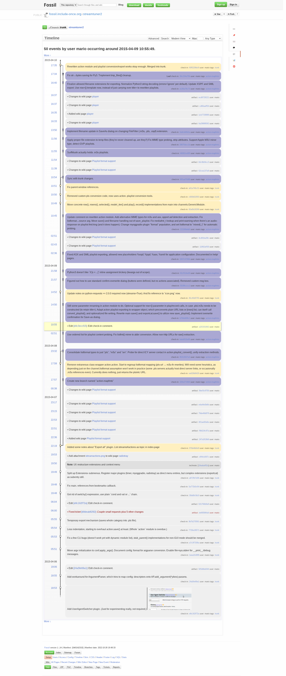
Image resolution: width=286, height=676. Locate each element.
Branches (88, 667)
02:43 (54, 244)
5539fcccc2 (185, 286)
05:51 (54, 549)
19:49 (54, 472)
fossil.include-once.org (65, 14)
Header (99, 657)
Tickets (106, 667)
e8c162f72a (194, 613)
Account (49, 652)
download (134, 5)
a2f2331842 (204, 327)
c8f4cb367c (204, 457)
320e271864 (185, 382)
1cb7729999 (204, 115)
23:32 (54, 351)
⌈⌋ (45, 27)
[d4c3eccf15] (80, 326)
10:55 (54, 324)
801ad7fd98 (185, 179)
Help (48, 667)
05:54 (54, 527)
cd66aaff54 (204, 106)
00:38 (54, 388)
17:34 (54, 74)
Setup (48, 657)
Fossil (47, 647)
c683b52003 (194, 197)
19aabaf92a (203, 465)
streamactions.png (95, 455)
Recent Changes (68, 662)
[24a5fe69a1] (80, 568)
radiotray (123, 455)
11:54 (54, 159)
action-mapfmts (212, 76)
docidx (148, 5)
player (95, 96)
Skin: (86, 657)
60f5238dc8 (194, 67)
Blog (120, 5)
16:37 (54, 95)
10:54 (54, 177)
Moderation (115, 662)
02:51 (54, 235)
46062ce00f (185, 153)
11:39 (54, 168)
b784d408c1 (185, 318)
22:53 (54, 419)
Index (58, 652)
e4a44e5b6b (204, 405)
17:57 (54, 379)
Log (113, 657)
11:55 (54, 151)
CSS (92, 657)
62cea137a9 (204, 171)
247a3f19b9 (204, 439)
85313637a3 (185, 357)
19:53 (54, 454)
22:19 (54, 446)
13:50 (54, 130)
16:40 (54, 82)
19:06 (54, 566)
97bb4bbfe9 (194, 448)
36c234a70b (185, 76)
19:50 (54, 463)
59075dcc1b (185, 145)
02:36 (54, 253)
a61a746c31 (194, 188)
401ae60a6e (204, 422)
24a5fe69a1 (194, 581)
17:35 (54, 65)
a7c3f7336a (194, 543)
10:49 (54, 203)
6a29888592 (204, 123)
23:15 (54, 411)
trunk (217, 67)
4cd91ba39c (204, 238)
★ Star (217, 14)
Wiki (47, 662)
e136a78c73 (185, 89)
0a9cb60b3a (185, 132)
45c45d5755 (194, 298)
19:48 (54, 484)
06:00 (54, 510)
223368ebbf (185, 229)
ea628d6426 (194, 373)
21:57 (54, 279)
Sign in (233, 4)
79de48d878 (204, 413)
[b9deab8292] (88, 511)
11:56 (54, 138)
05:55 (54, 519)
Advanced (153, 38)
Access (62, 657)
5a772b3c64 (194, 486)
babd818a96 (185, 339)
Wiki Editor (82, 662)
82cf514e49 (185, 273)
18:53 (54, 588)
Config (70, 657)
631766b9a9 (204, 504)
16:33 (54, 121)
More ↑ (47, 55)
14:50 (54, 304)
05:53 (54, 536)
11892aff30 (204, 247)
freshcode (163, 5)
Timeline (78, 657)
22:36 (54, 437)
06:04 (54, 501)
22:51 (54, 428)
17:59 (54, 363)
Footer (107, 657)
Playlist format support (104, 161)
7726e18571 (194, 530)
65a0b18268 (194, 209)
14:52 (54, 292)
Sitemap (67, 652)
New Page (93, 662)
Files (55, 667)
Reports (116, 667)
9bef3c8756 (204, 391)
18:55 (54, 575)
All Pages (55, 662)
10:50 (54, 194)
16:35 (54, 112)
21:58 (54, 271)
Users (55, 657)
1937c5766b (185, 259)
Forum (77, 652)
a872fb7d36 (194, 478)
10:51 (54, 186)
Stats (124, 657)
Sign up (221, 4)
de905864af (204, 513)
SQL (118, 657)
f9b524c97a (204, 431)
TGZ (69, 667)
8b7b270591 (194, 521)
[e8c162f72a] (80, 503)
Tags (98, 667)
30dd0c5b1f (194, 495)
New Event (104, 662)
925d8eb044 (204, 569)
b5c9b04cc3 (204, 162)
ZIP (61, 667)
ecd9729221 (204, 97)
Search (165, 38)
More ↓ (47, 621)
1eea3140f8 (194, 555)
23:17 (54, 402)
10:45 (54, 215)
